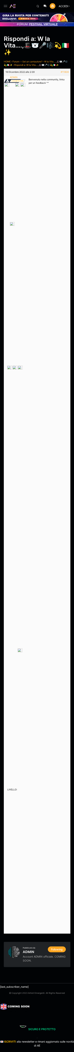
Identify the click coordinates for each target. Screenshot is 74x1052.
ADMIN (28, 952)
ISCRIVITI (10, 1041)
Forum (16, 61)
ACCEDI (63, 6)
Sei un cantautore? (32, 61)
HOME (7, 61)
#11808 (65, 71)
